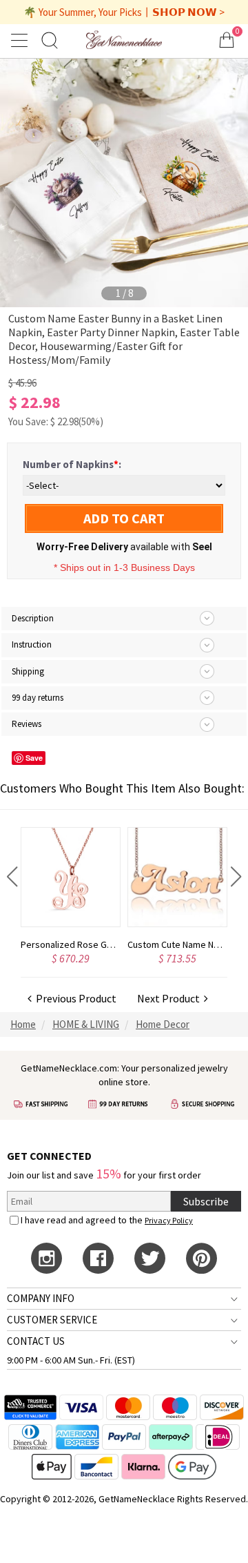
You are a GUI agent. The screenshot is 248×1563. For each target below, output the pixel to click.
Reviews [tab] (26, 724)
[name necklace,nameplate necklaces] (123, 39)
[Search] (49, 39)
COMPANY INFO (40, 1298)
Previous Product (74, 998)
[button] (12, 876)
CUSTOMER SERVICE (52, 1319)
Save (34, 758)
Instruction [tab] (32, 644)
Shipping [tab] (28, 671)
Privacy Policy (169, 1220)
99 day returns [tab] (37, 697)
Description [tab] (33, 618)
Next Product (170, 998)
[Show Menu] (21, 40)
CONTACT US (36, 1341)
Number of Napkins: (72, 464)
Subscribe (206, 1201)
